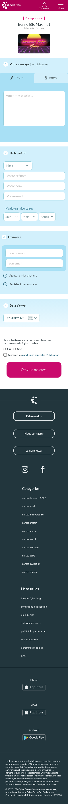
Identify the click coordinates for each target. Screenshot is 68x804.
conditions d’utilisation (34, 606)
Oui (9, 349)
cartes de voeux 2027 (34, 498)
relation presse (29, 639)
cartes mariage (30, 547)
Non (19, 349)
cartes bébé (28, 555)
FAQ (23, 655)
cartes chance (30, 572)
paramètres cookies (32, 647)
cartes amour (29, 522)
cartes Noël (28, 506)
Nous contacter (34, 433)
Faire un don (34, 416)
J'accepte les (33, 354)
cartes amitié (29, 530)
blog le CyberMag (31, 598)
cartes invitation (31, 563)
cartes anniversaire (33, 514)
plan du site (27, 614)
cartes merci (29, 539)
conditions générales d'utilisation (40, 354)
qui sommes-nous (30, 623)
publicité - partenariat (33, 631)
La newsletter (34, 450)
